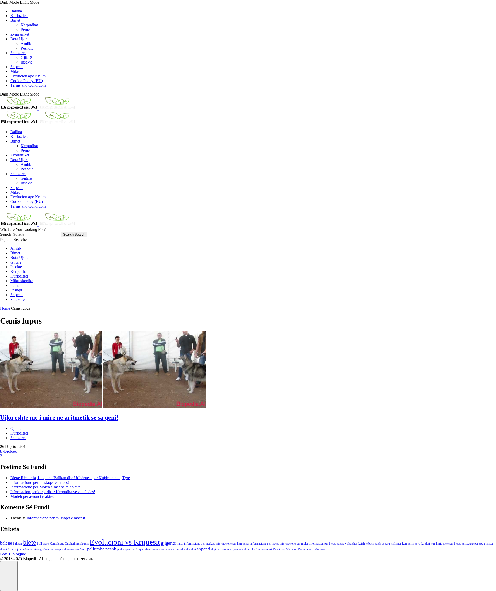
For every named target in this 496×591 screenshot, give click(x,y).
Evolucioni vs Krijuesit (125, 542)
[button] (248, 2)
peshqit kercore (161, 549)
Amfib (26, 43)
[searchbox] (36, 234)
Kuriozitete (19, 15)
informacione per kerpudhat (232, 543)
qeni (173, 549)
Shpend (16, 67)
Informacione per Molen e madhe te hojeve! (46, 487)
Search (6, 234)
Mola (83, 549)
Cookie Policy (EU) (26, 80)
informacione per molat (294, 543)
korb (417, 543)
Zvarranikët (19, 34)
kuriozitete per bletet (448, 543)
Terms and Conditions (28, 85)
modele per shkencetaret (64, 549)
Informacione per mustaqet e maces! (39, 482)
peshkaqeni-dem (141, 549)
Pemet (26, 29)
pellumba (95, 548)
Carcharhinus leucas (77, 543)
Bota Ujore (19, 39)
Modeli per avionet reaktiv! (32, 496)
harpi (180, 543)
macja (15, 549)
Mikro (15, 71)
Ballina (16, 11)
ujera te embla (240, 549)
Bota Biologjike (13, 554)
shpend (203, 548)
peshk (110, 548)
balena (6, 543)
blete (29, 542)
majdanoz (26, 549)
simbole (226, 549)
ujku (252, 549)
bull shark (43, 543)
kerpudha (408, 543)
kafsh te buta (366, 543)
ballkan (17, 543)
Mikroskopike (21, 281)
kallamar (396, 543)
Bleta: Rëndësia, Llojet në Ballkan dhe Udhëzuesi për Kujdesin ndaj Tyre (70, 478)
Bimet (15, 20)
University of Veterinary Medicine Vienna (281, 549)
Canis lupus (57, 543)
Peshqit (27, 48)
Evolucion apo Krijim (28, 76)
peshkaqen (123, 549)
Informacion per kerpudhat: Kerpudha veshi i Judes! (52, 492)
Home (5, 308)
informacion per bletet (322, 543)
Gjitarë (26, 57)
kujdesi (425, 543)
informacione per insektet (199, 543)
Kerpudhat (29, 25)
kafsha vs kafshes (347, 543)
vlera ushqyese (316, 549)
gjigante (168, 543)
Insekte (26, 62)
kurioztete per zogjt (473, 543)
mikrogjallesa (41, 549)
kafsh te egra (382, 543)
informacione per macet (264, 543)
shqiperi (216, 549)
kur (433, 543)
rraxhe (181, 549)
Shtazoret (18, 53)
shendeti (191, 549)
